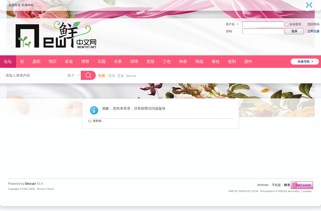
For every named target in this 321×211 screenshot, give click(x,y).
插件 (248, 61)
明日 (53, 61)
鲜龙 (287, 185)
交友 (120, 76)
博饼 (85, 61)
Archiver (263, 185)
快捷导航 (304, 61)
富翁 (69, 61)
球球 (134, 61)
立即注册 (313, 31)
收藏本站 (28, 5)
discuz (131, 76)
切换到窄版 (309, 5)
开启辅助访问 (304, 3)
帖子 (71, 75)
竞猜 (150, 61)
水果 (118, 61)
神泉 (183, 61)
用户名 (230, 24)
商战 (199, 61)
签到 (232, 61)
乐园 (102, 61)
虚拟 (36, 61)
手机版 (276, 185)
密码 (229, 31)
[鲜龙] (58, 52)
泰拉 (216, 61)
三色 (167, 61)
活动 (111, 76)
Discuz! (30, 183)
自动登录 (295, 24)
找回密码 (313, 24)
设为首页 (15, 5)
